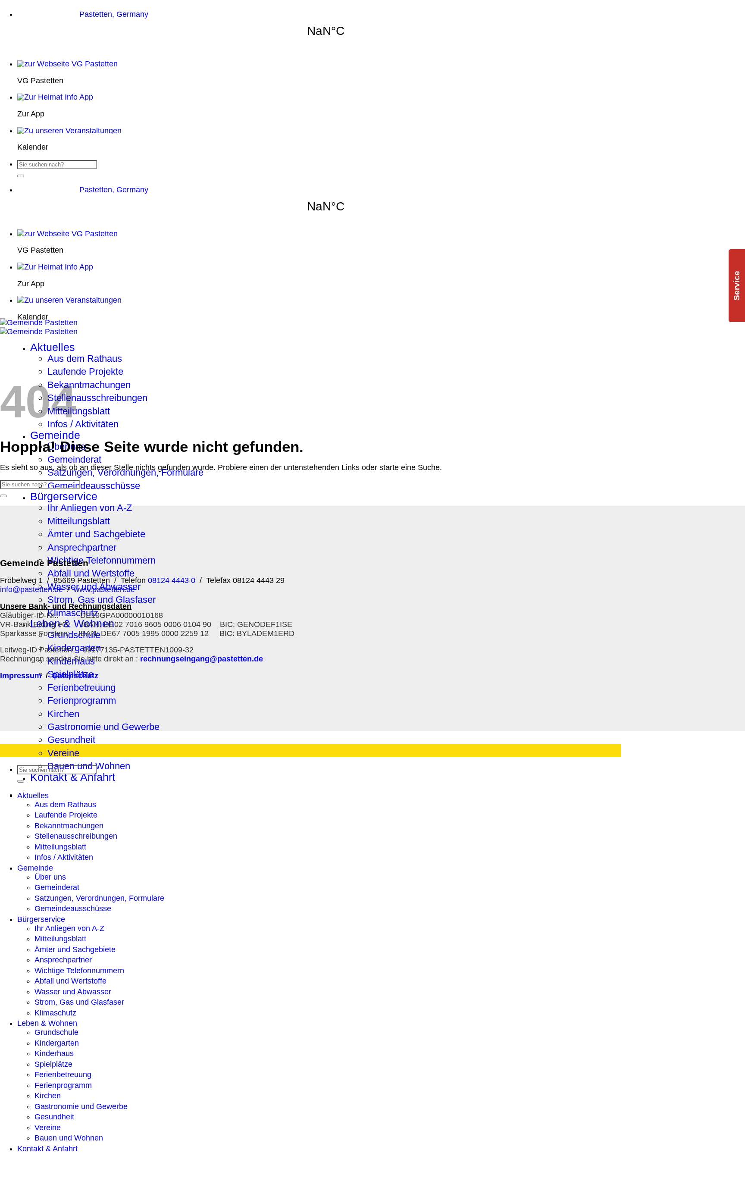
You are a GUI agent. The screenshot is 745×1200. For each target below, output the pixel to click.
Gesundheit (71, 739)
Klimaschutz (55, 1013)
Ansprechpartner (81, 547)
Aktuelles (52, 347)
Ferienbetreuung (81, 687)
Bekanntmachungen (89, 384)
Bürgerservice (63, 496)
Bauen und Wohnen (68, 1138)
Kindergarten (56, 1043)
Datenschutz (75, 675)
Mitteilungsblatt (78, 411)
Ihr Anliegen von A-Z (89, 507)
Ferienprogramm (81, 700)
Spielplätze (53, 1064)
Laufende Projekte (85, 371)
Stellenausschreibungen (97, 397)
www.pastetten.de (104, 589)
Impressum (20, 675)
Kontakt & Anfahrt (72, 777)
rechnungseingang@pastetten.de (201, 659)
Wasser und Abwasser (72, 991)
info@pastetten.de (31, 589)
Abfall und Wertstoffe (91, 573)
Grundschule (56, 1032)
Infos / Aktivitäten (83, 424)
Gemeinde (55, 435)
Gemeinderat (74, 459)
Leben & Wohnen (47, 1023)
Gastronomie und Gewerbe (103, 726)
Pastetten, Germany (113, 14)
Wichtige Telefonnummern (101, 560)
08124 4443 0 (170, 580)
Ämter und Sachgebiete (96, 534)
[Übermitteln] (20, 176)
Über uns (50, 877)
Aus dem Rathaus (84, 358)
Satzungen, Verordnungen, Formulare (125, 472)
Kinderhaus (54, 1053)
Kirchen (63, 713)
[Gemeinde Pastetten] (39, 327)
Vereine (63, 753)
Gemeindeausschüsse (93, 485)
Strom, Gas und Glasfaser (101, 599)
